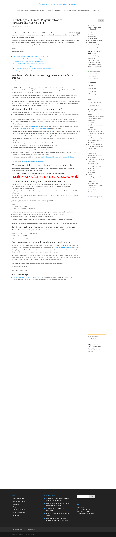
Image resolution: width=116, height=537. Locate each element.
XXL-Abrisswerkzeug (69, 10)
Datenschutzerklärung (83, 509)
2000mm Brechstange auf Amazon (32, 161)
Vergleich (58, 10)
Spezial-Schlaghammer (95, 102)
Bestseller (50, 10)
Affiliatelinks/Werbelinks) (86, 514)
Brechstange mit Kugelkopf (63, 247)
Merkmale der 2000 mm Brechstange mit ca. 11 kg (27, 59)
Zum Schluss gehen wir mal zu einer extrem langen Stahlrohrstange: (34, 68)
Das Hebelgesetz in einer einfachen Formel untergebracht (31, 63)
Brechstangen (24, 26)
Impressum (80, 507)
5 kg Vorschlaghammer (37, 10)
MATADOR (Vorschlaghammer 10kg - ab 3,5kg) (95, 125)
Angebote (91, 85)
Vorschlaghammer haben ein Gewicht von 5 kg (34, 129)
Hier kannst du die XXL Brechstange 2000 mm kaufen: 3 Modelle (31, 56)
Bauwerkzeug (16, 26)
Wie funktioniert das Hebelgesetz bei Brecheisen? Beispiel (31, 66)
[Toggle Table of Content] (13, 54)
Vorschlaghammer (22, 10)
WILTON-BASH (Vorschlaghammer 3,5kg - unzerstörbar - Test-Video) (96, 131)
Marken (90, 99)
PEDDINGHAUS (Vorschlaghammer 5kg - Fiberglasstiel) (95, 155)
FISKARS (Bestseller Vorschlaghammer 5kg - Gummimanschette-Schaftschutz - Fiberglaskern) (95, 168)
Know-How (96, 10)
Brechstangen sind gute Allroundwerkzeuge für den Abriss (29, 71)
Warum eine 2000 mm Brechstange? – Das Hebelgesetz (28, 61)
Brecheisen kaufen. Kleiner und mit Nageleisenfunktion (56, 157)
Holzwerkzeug (92, 94)
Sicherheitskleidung (84, 10)
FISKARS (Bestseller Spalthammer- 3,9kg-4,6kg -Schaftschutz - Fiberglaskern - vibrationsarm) (96, 187)
